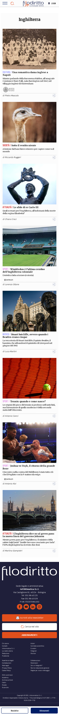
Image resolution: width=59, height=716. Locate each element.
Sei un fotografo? (36, 665)
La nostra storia (7, 651)
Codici (4, 682)
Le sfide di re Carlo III (25, 207)
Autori (33, 643)
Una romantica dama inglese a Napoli (25, 73)
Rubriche (5, 687)
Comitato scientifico (37, 646)
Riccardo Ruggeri (13, 157)
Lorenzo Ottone (12, 284)
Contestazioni (6, 663)
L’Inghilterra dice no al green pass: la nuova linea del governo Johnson (28, 535)
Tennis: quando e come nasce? (28, 401)
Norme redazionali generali (40, 668)
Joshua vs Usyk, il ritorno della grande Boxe (29, 467)
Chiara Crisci (10, 219)
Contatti (4, 646)
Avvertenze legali (8, 660)
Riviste (4, 685)
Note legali (5, 665)
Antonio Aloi (10, 483)
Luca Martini (10, 351)
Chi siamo (5, 643)
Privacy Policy (7, 668)
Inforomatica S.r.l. (8, 648)
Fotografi (34, 651)
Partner (33, 653)
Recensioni (34, 663)
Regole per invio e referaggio (40, 670)
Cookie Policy (6, 670)
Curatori (33, 648)
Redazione (5, 653)
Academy (5, 677)
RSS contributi (7, 675)
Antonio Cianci (11, 416)
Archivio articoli (7, 680)
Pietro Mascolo (12, 95)
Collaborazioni (35, 660)
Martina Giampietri (13, 550)
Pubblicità (5, 656)
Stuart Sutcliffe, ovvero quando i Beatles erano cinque (25, 335)
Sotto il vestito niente (23, 145)
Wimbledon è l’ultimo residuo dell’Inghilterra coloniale (24, 270)
